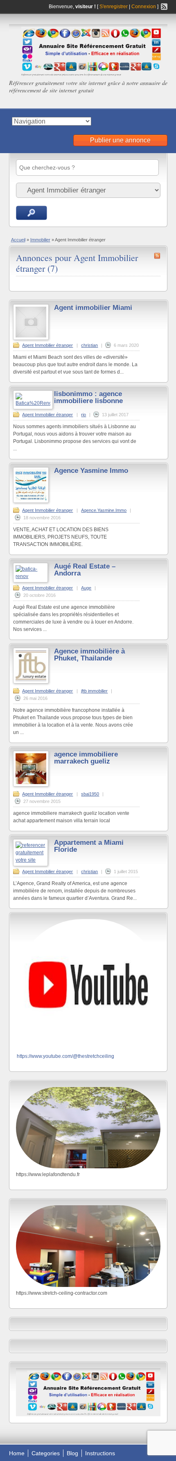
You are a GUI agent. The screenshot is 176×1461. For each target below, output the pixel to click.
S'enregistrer (113, 6)
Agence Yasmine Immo (91, 471)
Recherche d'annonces (31, 213)
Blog (72, 1453)
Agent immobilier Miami (93, 308)
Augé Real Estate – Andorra (84, 569)
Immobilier (40, 239)
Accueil (18, 239)
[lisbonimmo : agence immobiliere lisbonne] (33, 403)
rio (83, 414)
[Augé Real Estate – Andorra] (30, 576)
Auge (86, 587)
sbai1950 (90, 793)
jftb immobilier (94, 690)
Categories (46, 1453)
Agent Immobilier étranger (47, 345)
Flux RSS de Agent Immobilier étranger (157, 255)
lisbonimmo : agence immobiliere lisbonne (88, 397)
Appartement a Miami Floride (89, 846)
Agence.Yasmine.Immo (103, 510)
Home (17, 1453)
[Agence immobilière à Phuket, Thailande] (31, 682)
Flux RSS (164, 6)
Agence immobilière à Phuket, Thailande (89, 654)
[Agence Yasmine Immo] (31, 501)
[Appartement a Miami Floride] (30, 860)
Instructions (100, 1453)
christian (89, 345)
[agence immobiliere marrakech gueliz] (31, 785)
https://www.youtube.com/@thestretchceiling (65, 1056)
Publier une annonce (120, 140)
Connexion (144, 6)
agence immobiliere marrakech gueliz (86, 757)
